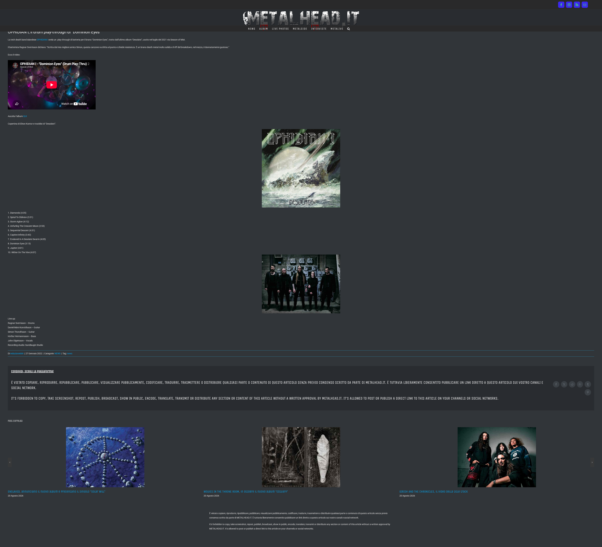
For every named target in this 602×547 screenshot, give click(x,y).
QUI (25, 116)
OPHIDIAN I (42, 39)
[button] (348, 28)
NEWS (58, 353)
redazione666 (17, 353)
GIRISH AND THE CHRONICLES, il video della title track (238, 491)
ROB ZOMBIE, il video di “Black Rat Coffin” (426, 491)
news (69, 353)
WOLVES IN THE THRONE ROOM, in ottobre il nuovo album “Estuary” (50, 491)
